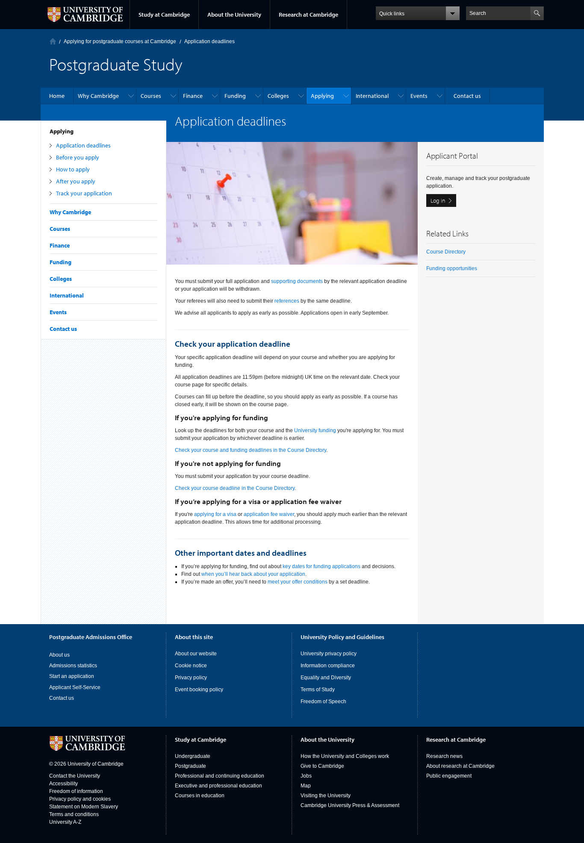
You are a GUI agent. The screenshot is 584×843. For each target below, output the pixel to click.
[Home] (52, 41)
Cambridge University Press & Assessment (350, 805)
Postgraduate (190, 766)
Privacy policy (191, 678)
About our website (196, 654)
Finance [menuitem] (193, 96)
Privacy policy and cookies (80, 799)
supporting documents (297, 281)
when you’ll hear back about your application (253, 574)
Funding (60, 262)
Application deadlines (83, 145)
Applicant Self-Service (74, 687)
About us (59, 655)
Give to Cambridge (322, 766)
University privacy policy (329, 654)
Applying (62, 131)
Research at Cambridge (308, 14)
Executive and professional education (218, 786)
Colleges (61, 279)
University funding (315, 430)
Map (306, 786)
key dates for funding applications (321, 566)
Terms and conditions (74, 814)
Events (58, 312)
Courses (60, 229)
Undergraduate (192, 756)
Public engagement (449, 776)
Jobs (306, 776)
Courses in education (199, 796)
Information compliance (328, 666)
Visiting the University (326, 796)
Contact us (63, 329)
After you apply (75, 181)
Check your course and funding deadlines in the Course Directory (250, 450)
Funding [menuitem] (235, 96)
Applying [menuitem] (322, 96)
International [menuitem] (372, 96)
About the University (234, 14)
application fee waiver (269, 514)
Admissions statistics (73, 666)
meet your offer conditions (297, 582)
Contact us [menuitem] (467, 96)
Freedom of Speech (323, 701)
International (67, 295)
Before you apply (77, 157)
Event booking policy (199, 690)
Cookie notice (191, 666)
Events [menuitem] (419, 96)
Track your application (84, 193)
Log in (438, 200)
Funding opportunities (451, 268)
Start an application (71, 676)
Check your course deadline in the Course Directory (235, 488)
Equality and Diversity (326, 678)
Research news (444, 756)
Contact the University (74, 776)
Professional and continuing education (219, 776)
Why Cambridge (70, 212)
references (286, 301)
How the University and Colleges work (345, 756)
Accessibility (63, 784)
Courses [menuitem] (151, 96)
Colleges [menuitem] (278, 96)
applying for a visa (215, 514)
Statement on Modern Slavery (83, 807)
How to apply (73, 169)
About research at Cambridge (460, 766)
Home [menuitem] (57, 96)
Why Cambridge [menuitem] (98, 96)
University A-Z (65, 822)
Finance (60, 245)
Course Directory (446, 252)
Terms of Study (318, 690)
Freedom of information (76, 791)
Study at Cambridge (164, 14)
